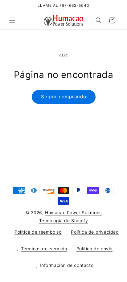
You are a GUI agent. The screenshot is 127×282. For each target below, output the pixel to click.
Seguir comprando (63, 97)
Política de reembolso (38, 232)
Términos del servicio (44, 248)
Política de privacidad (95, 232)
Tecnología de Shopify (63, 220)
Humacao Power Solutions (73, 212)
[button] (12, 20)
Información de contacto (66, 265)
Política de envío (94, 248)
